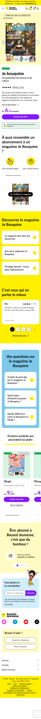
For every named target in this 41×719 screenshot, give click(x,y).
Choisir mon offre (20, 117)
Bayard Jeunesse (8, 670)
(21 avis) (18, 87)
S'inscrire (31, 593)
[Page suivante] (34, 329)
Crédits (29, 690)
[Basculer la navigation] (2, 8)
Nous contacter (20, 647)
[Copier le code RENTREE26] (35, 4)
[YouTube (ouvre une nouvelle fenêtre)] (26, 622)
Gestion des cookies (19, 686)
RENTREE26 (29, 4)
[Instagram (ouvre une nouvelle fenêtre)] (4, 622)
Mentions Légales (25, 684)
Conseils (5, 665)
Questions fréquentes (20, 640)
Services (5, 661)
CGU (15, 684)
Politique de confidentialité (19, 688)
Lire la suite (8, 604)
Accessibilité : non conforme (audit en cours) (19, 692)
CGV (9, 684)
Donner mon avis (19, 336)
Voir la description (9, 105)
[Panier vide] (37, 8)
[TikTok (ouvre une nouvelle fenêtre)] (37, 622)
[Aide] (26, 8)
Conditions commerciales (15, 690)
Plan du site (21, 695)
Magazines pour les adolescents (18, 15)
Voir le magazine (16, 505)
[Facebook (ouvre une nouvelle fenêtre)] (15, 622)
